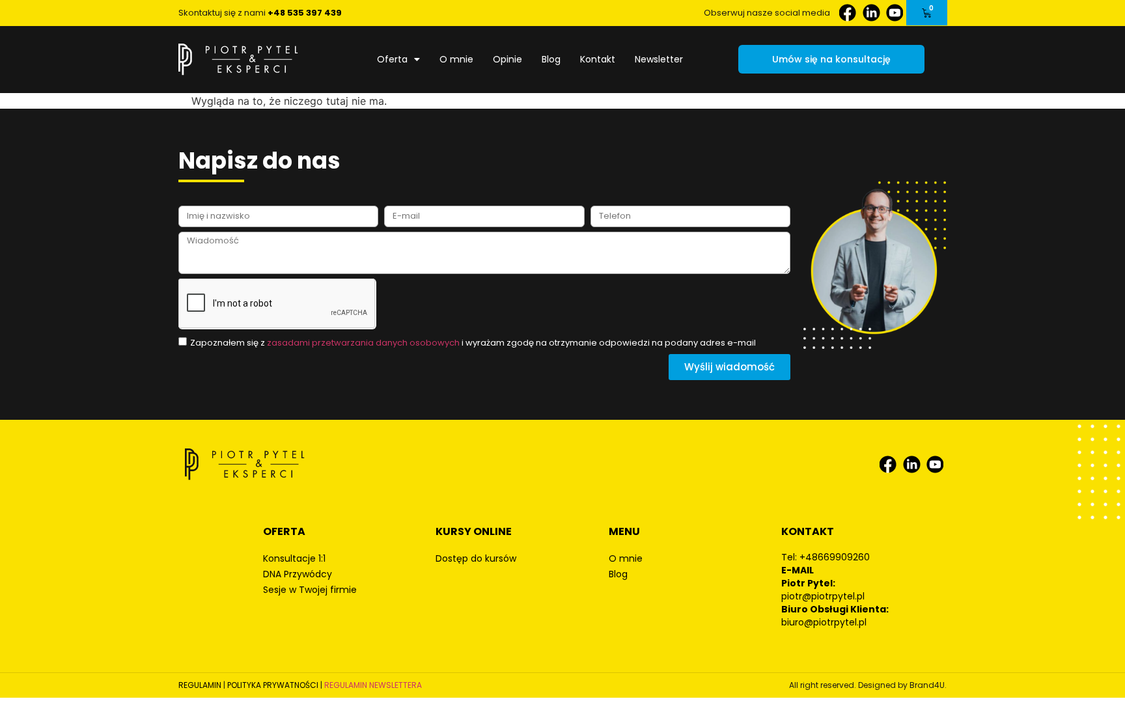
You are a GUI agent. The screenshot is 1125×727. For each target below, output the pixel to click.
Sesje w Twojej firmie (310, 589)
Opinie (507, 59)
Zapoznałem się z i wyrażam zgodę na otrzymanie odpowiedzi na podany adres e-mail (473, 342)
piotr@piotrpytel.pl (823, 596)
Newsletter (659, 59)
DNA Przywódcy (297, 574)
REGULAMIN (199, 685)
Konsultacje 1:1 (294, 558)
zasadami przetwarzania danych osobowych (363, 342)
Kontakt (597, 59)
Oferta (392, 59)
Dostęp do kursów (476, 558)
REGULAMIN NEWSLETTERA (373, 685)
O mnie (456, 59)
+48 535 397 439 (305, 13)
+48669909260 (834, 557)
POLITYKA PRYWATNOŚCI (272, 685)
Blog (551, 59)
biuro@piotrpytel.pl (824, 622)
